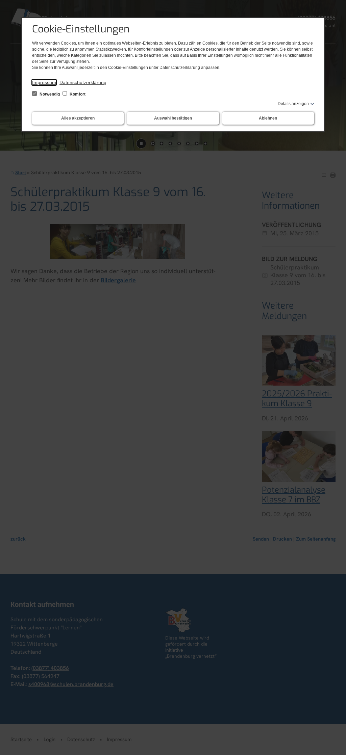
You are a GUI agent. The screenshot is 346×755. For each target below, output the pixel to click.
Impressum (44, 82)
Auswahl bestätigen (173, 118)
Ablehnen (268, 118)
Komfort (77, 94)
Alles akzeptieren (78, 118)
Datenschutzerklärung (82, 82)
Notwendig (50, 94)
